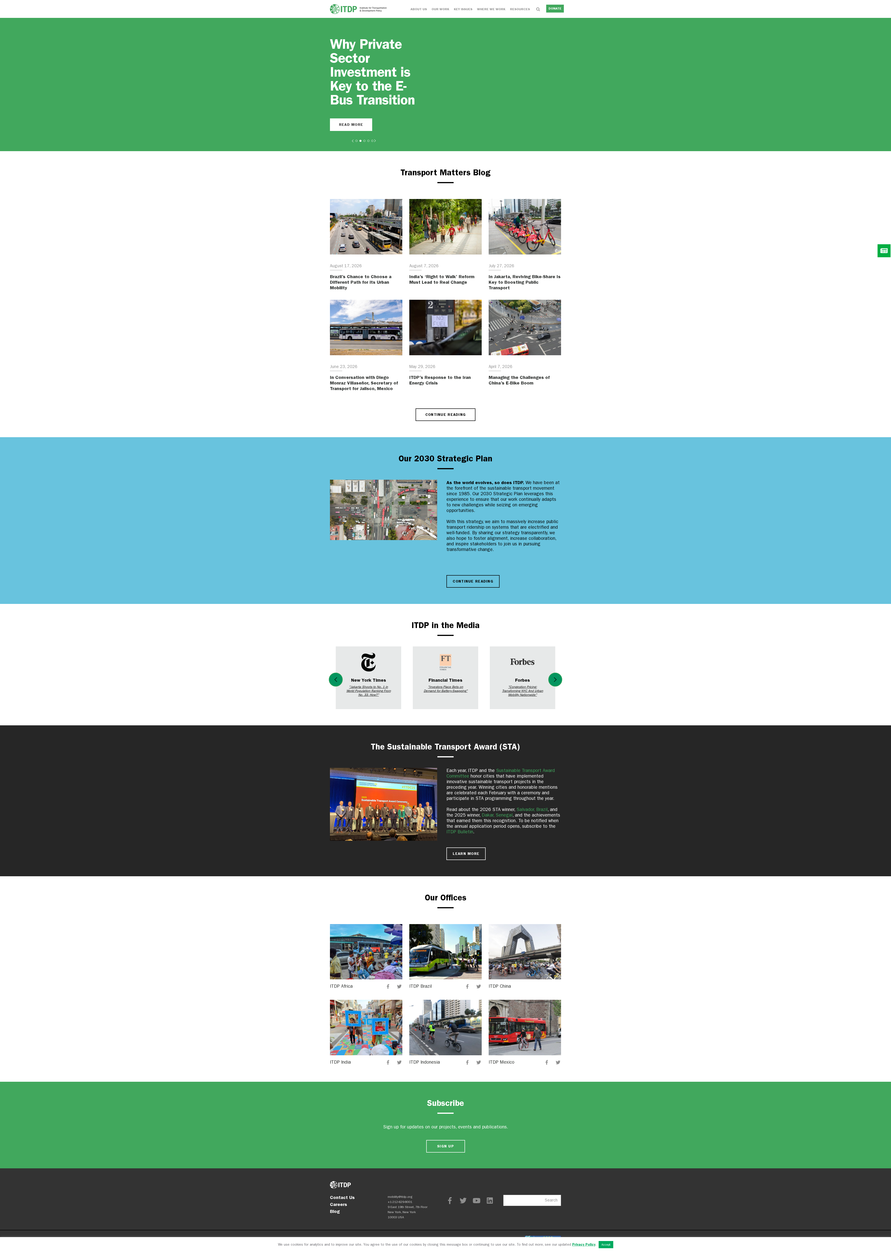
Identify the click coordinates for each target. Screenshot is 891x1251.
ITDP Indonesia (424, 1062)
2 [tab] (360, 141)
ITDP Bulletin (459, 831)
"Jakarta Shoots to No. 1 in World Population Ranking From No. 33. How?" (368, 691)
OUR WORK (440, 9)
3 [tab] (364, 141)
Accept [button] (605, 1244)
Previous (336, 680)
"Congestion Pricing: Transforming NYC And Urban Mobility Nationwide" (522, 691)
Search (551, 1200)
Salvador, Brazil (532, 809)
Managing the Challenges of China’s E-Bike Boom (519, 380)
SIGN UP (445, 1146)
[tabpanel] (445, 84)
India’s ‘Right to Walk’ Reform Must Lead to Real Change (442, 279)
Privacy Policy (583, 1244)
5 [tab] (372, 141)
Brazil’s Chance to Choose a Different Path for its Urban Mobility (360, 282)
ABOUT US (418, 9)
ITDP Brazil (420, 986)
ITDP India (340, 1062)
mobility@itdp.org (400, 1197)
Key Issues (463, 9)
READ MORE (351, 124)
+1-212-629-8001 (400, 1202)
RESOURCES (520, 9)
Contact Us (342, 1197)
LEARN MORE (466, 853)
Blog (335, 1211)
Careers (338, 1204)
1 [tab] (356, 141)
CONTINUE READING (445, 414)
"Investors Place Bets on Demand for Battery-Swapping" (446, 689)
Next (555, 680)
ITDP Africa (341, 986)
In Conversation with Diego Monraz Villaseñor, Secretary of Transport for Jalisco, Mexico (364, 383)
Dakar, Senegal (497, 815)
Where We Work (491, 9)
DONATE (555, 8)
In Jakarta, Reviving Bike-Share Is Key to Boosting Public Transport (525, 282)
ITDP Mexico (501, 1062)
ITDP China (500, 986)
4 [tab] (368, 141)
